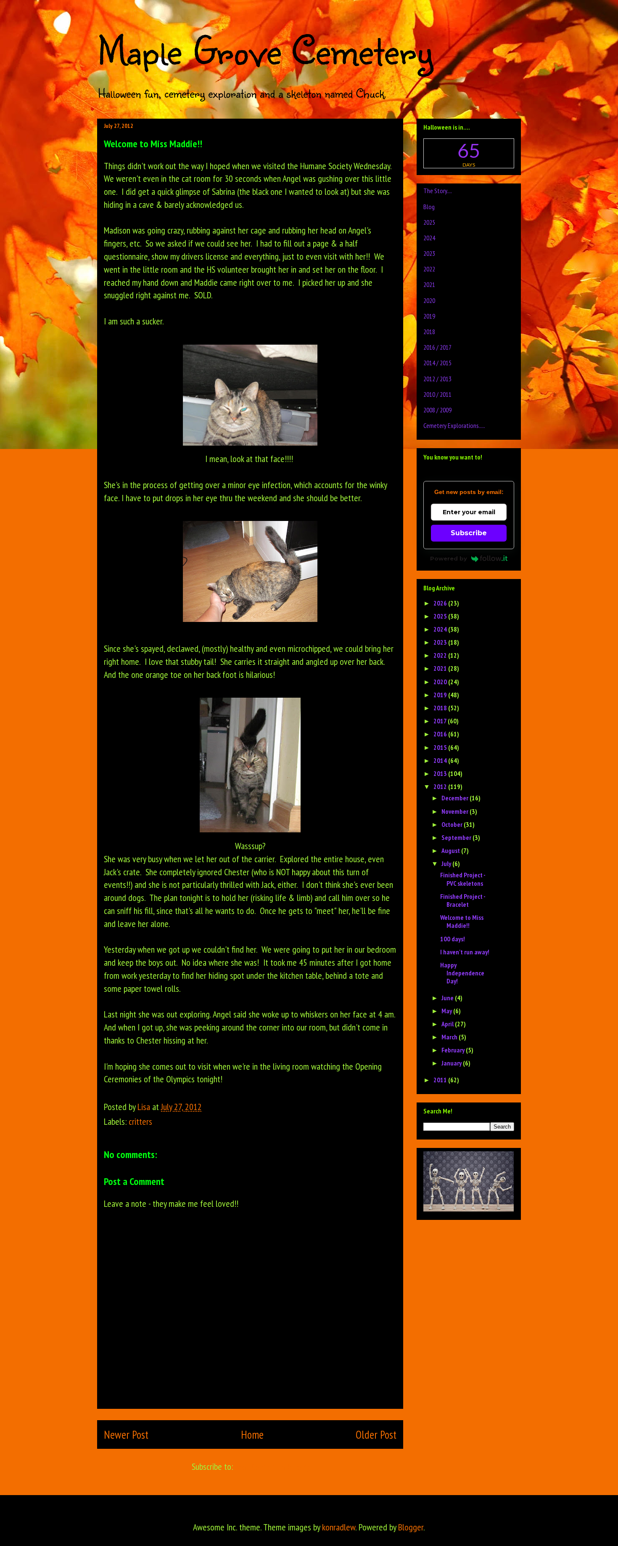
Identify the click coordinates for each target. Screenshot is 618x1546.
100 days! (452, 939)
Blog (429, 206)
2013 (440, 773)
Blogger (410, 1527)
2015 (440, 747)
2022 (429, 269)
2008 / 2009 (437, 410)
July (446, 863)
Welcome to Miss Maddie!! (461, 921)
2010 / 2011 (437, 394)
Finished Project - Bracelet (462, 900)
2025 (429, 222)
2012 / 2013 (437, 379)
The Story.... (437, 190)
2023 (429, 253)
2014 (440, 760)
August (451, 850)
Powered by (448, 558)
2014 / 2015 (437, 363)
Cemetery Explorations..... (454, 425)
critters (140, 1121)
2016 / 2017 (437, 347)
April (448, 1024)
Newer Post (126, 1434)
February (453, 1050)
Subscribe (469, 533)
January (452, 1063)
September (457, 837)
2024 (429, 238)
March (450, 1037)
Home (252, 1434)
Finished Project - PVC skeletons (462, 879)
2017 (440, 721)
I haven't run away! (464, 952)
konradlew (338, 1527)
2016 (440, 734)
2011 (440, 1080)
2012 (440, 786)
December (455, 798)
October (452, 824)
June (448, 997)
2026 (440, 603)
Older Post (376, 1434)
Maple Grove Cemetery (265, 49)
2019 (429, 316)
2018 (429, 331)
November (455, 811)
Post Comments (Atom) (272, 1466)
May (447, 1011)
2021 (429, 284)
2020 (429, 300)
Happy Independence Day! (462, 973)
